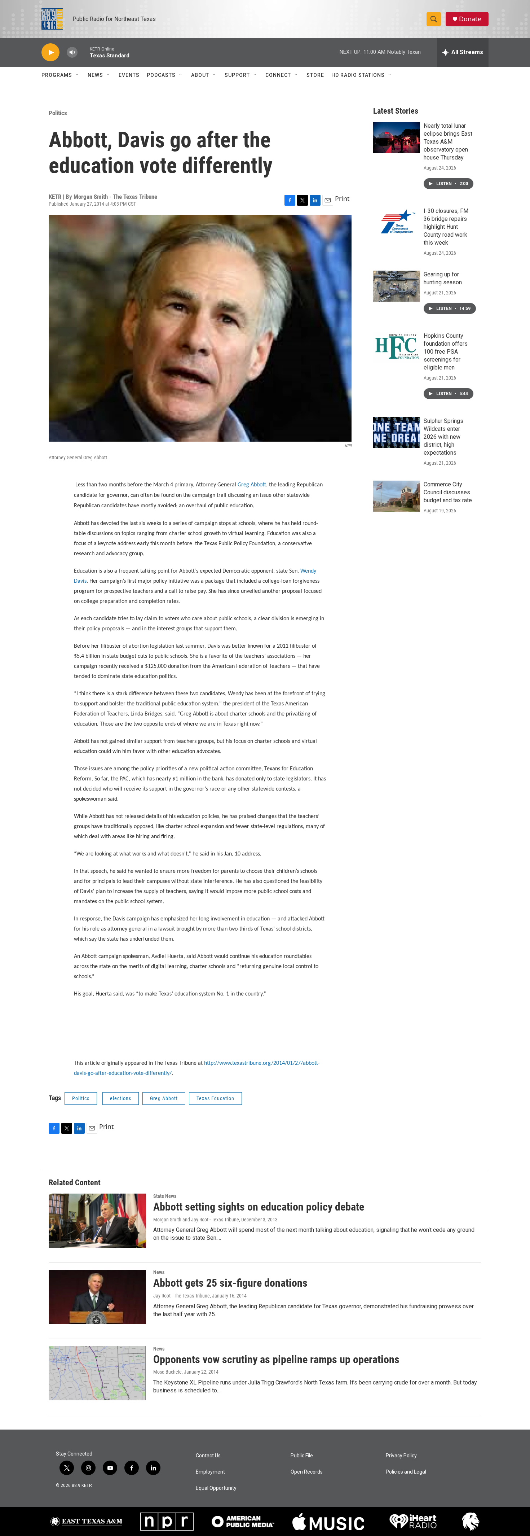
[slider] (84, 52)
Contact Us (208, 1455)
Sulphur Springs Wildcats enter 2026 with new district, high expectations (443, 436)
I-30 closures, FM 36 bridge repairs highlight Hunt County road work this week (446, 226)
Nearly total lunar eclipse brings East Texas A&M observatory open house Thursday (448, 141)
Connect (278, 75)
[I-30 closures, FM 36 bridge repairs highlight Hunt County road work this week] (396, 222)
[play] (50, 52)
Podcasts (161, 75)
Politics (58, 113)
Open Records (307, 1472)
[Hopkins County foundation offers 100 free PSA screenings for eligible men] (396, 347)
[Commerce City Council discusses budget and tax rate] (396, 496)
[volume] (72, 52)
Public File (302, 1455)
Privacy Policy (401, 1455)
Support (237, 75)
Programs (56, 75)
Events (129, 75)
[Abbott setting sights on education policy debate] (97, 1221)
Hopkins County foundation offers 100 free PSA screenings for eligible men (446, 351)
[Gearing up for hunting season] (396, 286)
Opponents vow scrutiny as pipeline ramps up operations (276, 1359)
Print (342, 198)
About (200, 75)
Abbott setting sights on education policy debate (258, 1206)
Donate (470, 19)
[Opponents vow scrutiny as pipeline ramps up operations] (97, 1373)
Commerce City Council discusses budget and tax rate (448, 492)
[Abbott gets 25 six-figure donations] (97, 1297)
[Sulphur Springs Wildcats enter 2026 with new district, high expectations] (396, 432)
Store (315, 75)
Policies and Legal (406, 1472)
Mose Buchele (167, 1372)
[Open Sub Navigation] (77, 75)
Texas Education (215, 1098)
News (95, 75)
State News (164, 1196)
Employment (210, 1472)
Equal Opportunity (216, 1488)
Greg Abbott (164, 1098)
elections (120, 1098)
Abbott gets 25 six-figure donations (230, 1283)
